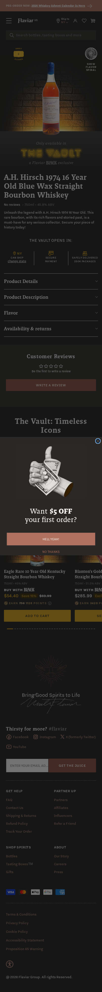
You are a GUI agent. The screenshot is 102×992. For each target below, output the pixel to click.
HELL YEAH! (51, 539)
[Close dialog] (98, 441)
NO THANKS (51, 551)
